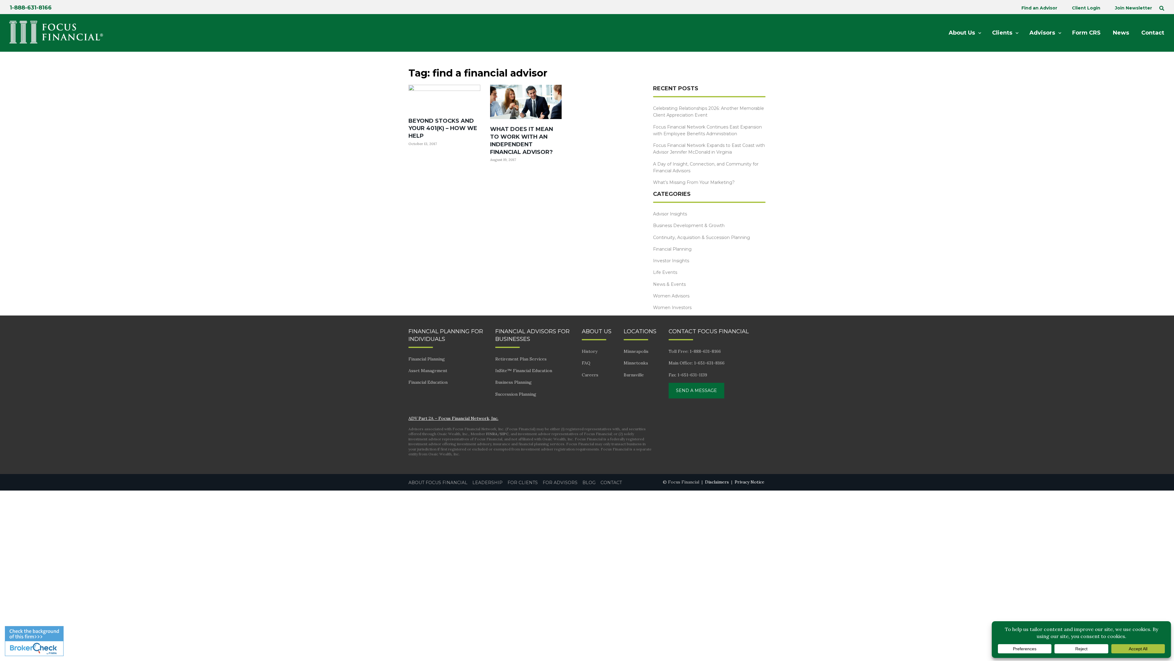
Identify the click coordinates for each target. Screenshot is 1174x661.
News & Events (669, 284)
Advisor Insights (670, 214)
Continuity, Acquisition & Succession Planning (701, 237)
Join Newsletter (1133, 8)
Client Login (1086, 8)
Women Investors (672, 307)
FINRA (491, 433)
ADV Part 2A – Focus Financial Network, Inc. (453, 418)
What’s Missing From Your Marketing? (694, 182)
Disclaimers (717, 482)
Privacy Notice (749, 482)
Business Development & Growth (689, 225)
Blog (589, 482)
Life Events (665, 272)
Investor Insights (671, 260)
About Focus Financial (437, 482)
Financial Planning (672, 249)
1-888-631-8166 (31, 7)
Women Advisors (671, 296)
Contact (611, 482)
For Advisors (560, 482)
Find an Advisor (1039, 8)
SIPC (504, 433)
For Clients (523, 482)
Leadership (487, 482)
